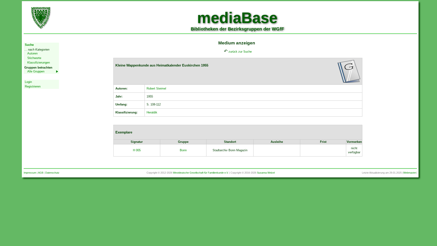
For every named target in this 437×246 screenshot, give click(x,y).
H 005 (137, 150)
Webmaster (409, 172)
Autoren (32, 53)
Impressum (30, 172)
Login (28, 82)
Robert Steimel (156, 88)
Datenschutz (52, 172)
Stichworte (34, 58)
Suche (29, 44)
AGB (40, 172)
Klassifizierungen (38, 62)
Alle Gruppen (35, 71)
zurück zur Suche (240, 51)
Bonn (183, 150)
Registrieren (33, 86)
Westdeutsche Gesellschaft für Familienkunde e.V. (201, 172)
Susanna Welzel (266, 172)
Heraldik (152, 112)
